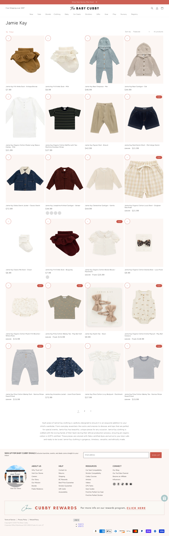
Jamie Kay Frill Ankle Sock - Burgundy (59, 270)
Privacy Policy (22, 520)
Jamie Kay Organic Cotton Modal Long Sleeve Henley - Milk (23, 146)
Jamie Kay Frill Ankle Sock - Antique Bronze (21, 86)
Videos (88, 483)
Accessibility (63, 492)
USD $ (76, 520)
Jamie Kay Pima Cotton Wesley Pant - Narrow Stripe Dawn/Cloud (25, 395)
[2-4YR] (47, 277)
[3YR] (47, 213)
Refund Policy (34, 520)
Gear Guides (90, 489)
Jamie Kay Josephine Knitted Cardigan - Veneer (62, 205)
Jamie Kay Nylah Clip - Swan (95, 334)
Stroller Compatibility (93, 473)
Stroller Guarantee (65, 486)
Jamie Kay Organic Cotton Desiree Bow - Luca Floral (144, 270)
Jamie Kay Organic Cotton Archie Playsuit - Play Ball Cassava (144, 335)
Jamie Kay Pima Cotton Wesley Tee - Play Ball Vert (63, 334)
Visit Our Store (15, 488)
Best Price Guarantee (66, 483)
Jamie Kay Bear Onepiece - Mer (96, 86)
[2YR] (51, 213)
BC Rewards (63, 479)
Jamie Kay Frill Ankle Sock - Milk (57, 86)
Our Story (35, 479)
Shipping (62, 476)
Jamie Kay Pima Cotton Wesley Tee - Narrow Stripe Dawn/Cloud (143, 395)
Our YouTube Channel (120, 473)
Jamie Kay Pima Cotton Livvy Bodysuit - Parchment (104, 394)
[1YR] (55, 213)
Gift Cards (62, 489)
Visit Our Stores (37, 473)
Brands (34, 486)
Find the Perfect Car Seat (94, 492)
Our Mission (36, 483)
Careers (34, 476)
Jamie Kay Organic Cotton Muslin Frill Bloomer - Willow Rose (23, 335)
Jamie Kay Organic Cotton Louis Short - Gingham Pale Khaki (143, 206)
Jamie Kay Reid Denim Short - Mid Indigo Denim (142, 145)
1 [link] (78, 411)
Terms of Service (10, 520)
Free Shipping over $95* (15, 8)
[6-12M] (59, 213)
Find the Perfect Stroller (94, 495)
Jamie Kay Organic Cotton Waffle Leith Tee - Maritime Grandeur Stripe (61, 146)
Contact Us (63, 470)
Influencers (116, 479)
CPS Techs (89, 486)
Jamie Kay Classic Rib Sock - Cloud (19, 270)
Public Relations (37, 489)
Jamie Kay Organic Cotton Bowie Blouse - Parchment (100, 271)
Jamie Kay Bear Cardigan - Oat (136, 86)
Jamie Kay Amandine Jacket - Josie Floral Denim (63, 394)
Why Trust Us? (37, 470)
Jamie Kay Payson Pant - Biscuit (96, 145)
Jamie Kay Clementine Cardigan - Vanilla (100, 205)
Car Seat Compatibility (94, 470)
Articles (88, 479)
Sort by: (128, 32)
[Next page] (90, 411)
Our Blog (116, 470)
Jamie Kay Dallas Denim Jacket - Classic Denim (23, 205)
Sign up (156, 455)
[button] (152, 8)
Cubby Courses (91, 476)
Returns (61, 473)
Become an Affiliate (119, 476)
